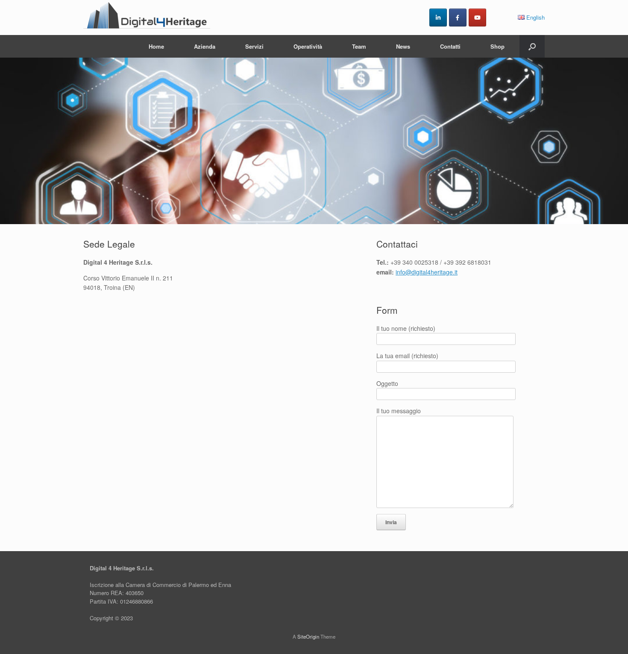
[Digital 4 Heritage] (147, 17)
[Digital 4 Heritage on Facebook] (458, 17)
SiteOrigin (308, 636)
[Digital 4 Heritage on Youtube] (477, 17)
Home (156, 46)
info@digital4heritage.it (427, 272)
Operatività (307, 46)
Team (359, 46)
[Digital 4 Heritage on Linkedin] (438, 17)
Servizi (254, 46)
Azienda (204, 46)
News (403, 46)
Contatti (450, 46)
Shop (497, 46)
